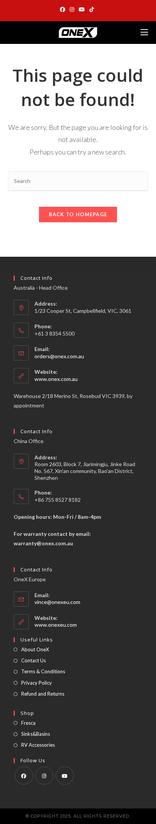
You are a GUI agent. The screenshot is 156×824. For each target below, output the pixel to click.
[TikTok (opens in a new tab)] (91, 9)
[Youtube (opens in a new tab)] (81, 9)
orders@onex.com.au (59, 356)
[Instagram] (44, 775)
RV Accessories (38, 745)
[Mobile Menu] (144, 32)
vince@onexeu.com (57, 602)
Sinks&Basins (35, 734)
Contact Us (33, 660)
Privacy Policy (36, 683)
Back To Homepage (78, 214)
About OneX (35, 649)
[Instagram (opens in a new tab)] (71, 9)
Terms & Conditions (43, 671)
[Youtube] (65, 775)
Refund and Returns (42, 694)
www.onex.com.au (56, 379)
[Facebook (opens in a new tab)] (63, 9)
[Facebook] (24, 775)
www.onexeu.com (55, 624)
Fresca (28, 723)
